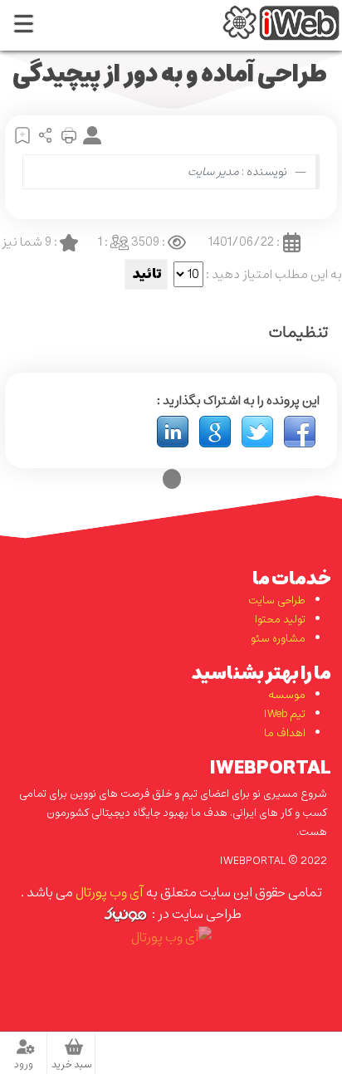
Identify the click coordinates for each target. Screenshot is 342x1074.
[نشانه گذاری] (20, 134)
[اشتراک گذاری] (43, 134)
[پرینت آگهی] (66, 134)
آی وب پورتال (109, 892)
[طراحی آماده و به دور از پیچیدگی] (300, 431)
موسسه (286, 695)
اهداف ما (284, 733)
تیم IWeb (284, 714)
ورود (23, 1064)
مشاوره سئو (278, 638)
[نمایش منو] (23, 26)
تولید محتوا (280, 619)
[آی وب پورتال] (281, 21)
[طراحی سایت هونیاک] (124, 913)
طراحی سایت (276, 600)
